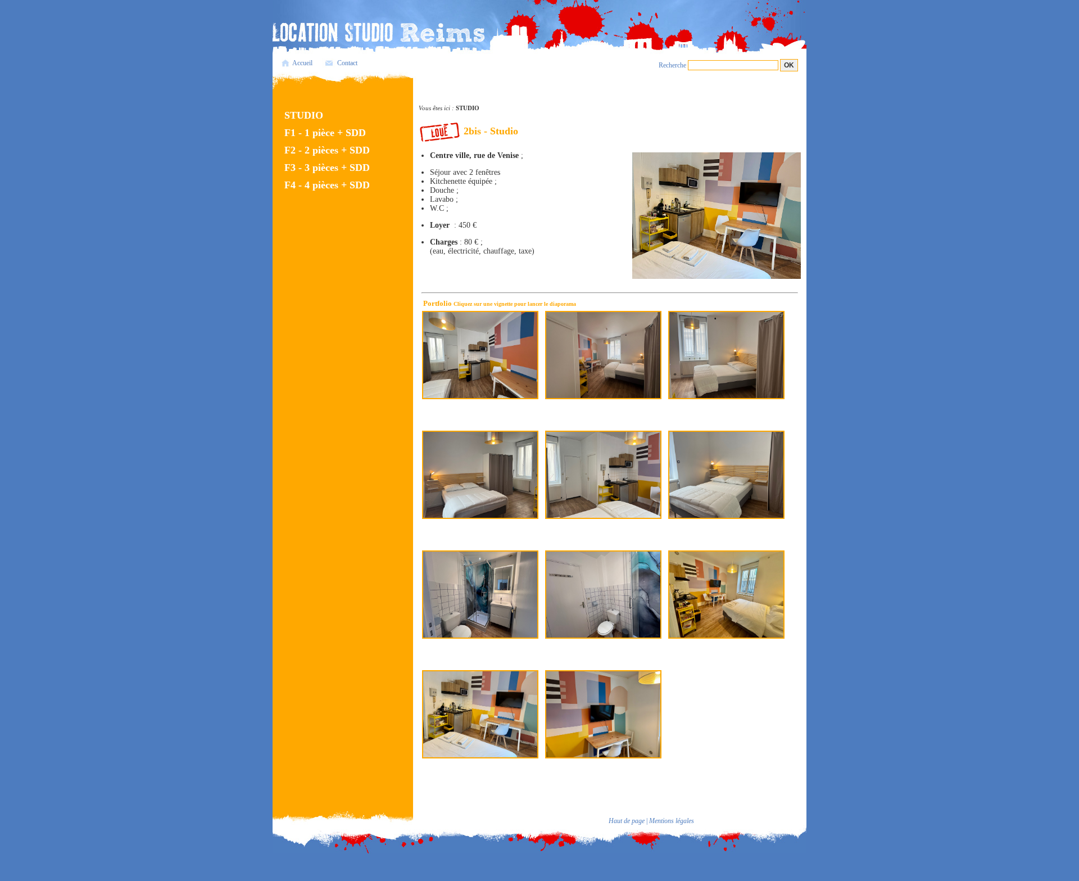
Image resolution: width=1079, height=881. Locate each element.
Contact (347, 63)
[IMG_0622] (480, 474)
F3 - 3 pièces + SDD (327, 167)
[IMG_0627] (480, 594)
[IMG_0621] (603, 474)
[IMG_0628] (603, 594)
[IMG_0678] (603, 714)
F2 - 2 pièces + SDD (327, 150)
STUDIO (303, 115)
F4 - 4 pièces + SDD (327, 185)
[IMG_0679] (480, 714)
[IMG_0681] (726, 594)
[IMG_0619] (726, 474)
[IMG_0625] (603, 354)
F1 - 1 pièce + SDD (325, 132)
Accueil (302, 63)
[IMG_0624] (726, 354)
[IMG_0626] (480, 354)
